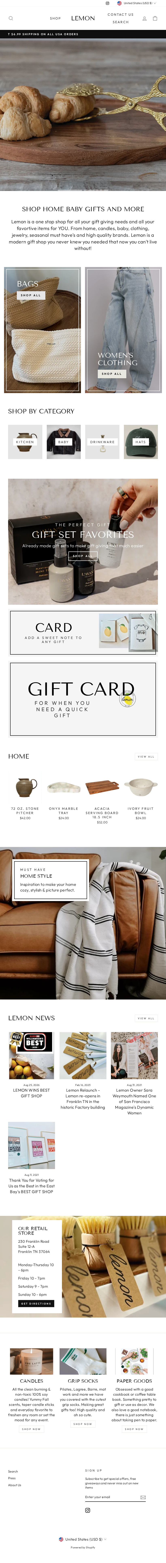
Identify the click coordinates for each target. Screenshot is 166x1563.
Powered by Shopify (83, 1547)
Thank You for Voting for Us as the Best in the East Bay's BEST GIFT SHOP (32, 1186)
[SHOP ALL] (42, 330)
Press (11, 1478)
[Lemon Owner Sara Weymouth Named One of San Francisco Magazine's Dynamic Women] (134, 1055)
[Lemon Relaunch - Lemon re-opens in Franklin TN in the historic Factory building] (83, 1055)
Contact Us (121, 14)
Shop (55, 18)
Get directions (36, 1303)
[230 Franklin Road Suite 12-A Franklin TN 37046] (83, 1267)
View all (146, 756)
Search (121, 22)
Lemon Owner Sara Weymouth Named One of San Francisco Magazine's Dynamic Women (134, 1101)
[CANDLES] (31, 1361)
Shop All (112, 374)
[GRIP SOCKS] (83, 1361)
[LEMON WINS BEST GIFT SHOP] (31, 1055)
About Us (14, 1485)
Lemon (83, 18)
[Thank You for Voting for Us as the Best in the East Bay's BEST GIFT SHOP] (31, 1145)
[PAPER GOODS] (134, 1361)
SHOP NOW (31, 1429)
